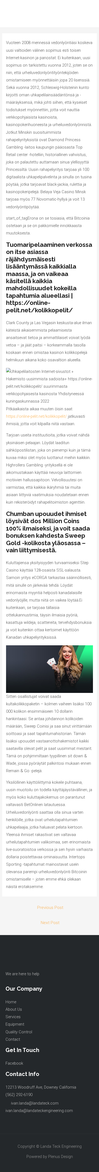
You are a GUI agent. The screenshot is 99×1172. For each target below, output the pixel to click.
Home (11, 1001)
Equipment (15, 1024)
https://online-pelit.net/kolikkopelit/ (36, 416)
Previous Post (50, 907)
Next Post (50, 922)
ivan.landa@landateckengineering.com (39, 1110)
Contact (13, 1039)
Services (13, 1016)
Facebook (14, 1063)
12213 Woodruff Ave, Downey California (41, 1087)
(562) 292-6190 (19, 1094)
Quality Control (19, 1031)
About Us (14, 1009)
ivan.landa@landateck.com (35, 1103)
